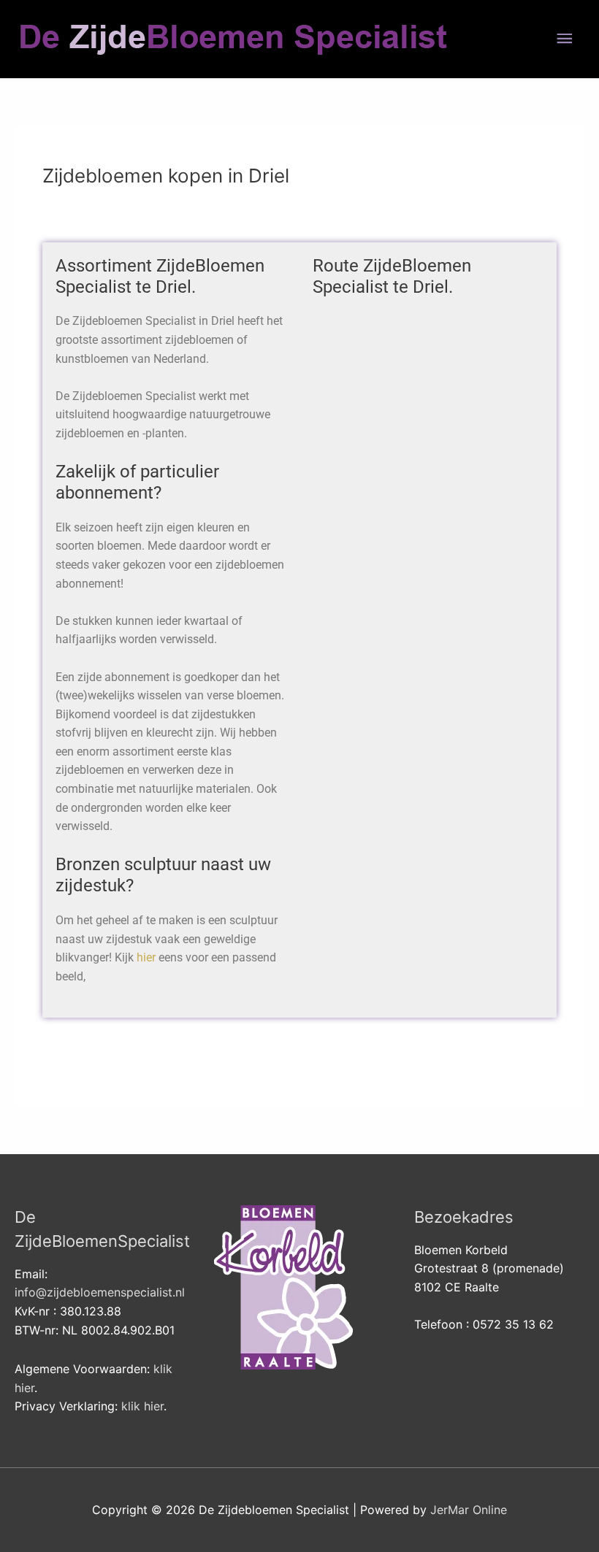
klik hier (142, 1406)
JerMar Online (468, 1509)
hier (146, 957)
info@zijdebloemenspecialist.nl (100, 1292)
